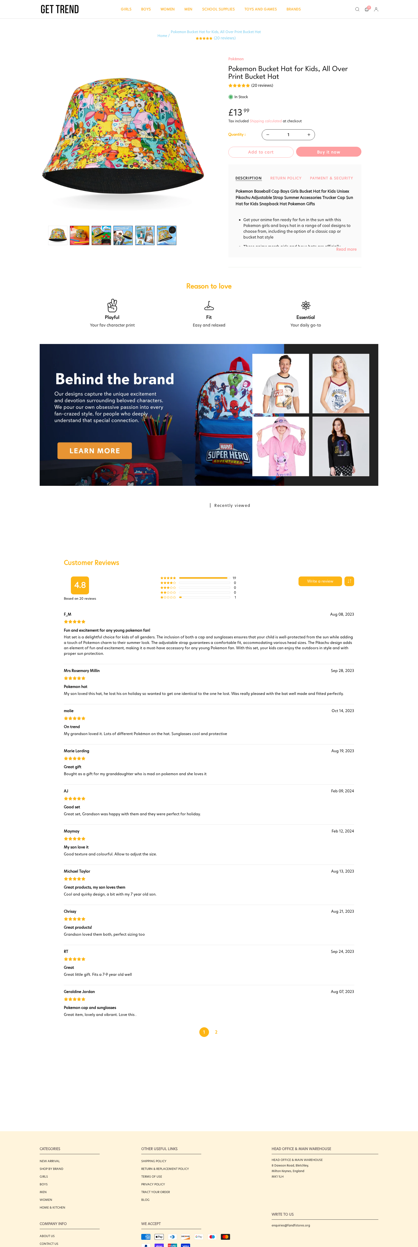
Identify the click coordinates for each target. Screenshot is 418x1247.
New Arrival (50, 1161)
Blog (145, 1200)
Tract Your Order (155, 1192)
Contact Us (49, 1244)
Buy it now (329, 152)
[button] (126, 9)
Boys (44, 1184)
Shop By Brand (51, 1169)
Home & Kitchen (52, 1207)
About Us (47, 1236)
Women (46, 1200)
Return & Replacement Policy (165, 1169)
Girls (44, 1176)
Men (43, 1192)
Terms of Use (151, 1176)
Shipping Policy (153, 1161)
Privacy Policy (153, 1184)
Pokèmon (236, 59)
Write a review (320, 581)
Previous (40, 140)
